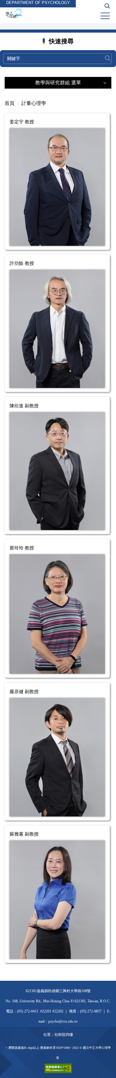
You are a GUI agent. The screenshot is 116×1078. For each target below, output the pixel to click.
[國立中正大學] (58, 13)
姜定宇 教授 (22, 121)
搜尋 (107, 55)
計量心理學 (33, 103)
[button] (107, 8)
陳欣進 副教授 (24, 405)
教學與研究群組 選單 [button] (58, 82)
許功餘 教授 (22, 263)
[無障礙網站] (58, 1067)
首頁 (10, 103)
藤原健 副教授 (24, 691)
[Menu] (105, 16)
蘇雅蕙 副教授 (24, 833)
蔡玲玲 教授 (22, 547)
